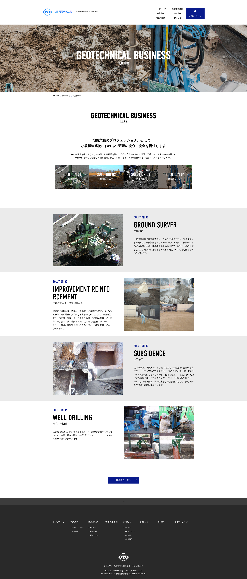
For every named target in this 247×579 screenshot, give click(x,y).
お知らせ (177, 18)
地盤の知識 (160, 18)
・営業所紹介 (127, 539)
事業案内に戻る (123, 480)
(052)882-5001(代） (116, 571)
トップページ (160, 9)
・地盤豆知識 (92, 531)
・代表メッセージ (129, 531)
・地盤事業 (74, 531)
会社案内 (177, 13)
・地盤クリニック (76, 527)
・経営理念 (127, 527)
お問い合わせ (181, 522)
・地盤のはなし (93, 535)
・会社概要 (127, 535)
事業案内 (160, 13)
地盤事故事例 (177, 9)
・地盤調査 (92, 527)
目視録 (161, 522)
